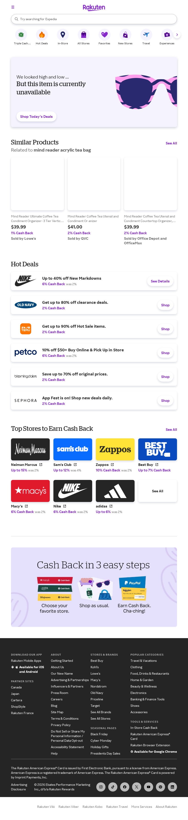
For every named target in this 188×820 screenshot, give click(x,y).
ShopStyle (18, 706)
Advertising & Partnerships (70, 680)
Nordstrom (98, 686)
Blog (54, 705)
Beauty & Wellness (143, 686)
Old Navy (97, 693)
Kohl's (95, 667)
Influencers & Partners (67, 686)
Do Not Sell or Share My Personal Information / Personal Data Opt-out (68, 735)
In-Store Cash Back (144, 728)
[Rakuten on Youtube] (148, 787)
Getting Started (62, 660)
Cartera (16, 700)
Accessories (138, 712)
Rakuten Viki (46, 807)
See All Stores (100, 718)
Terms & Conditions (64, 718)
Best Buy (97, 660)
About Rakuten (166, 807)
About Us (57, 667)
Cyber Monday (101, 740)
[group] (37, 199)
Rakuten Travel (117, 807)
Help (54, 753)
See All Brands (101, 712)
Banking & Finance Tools (147, 699)
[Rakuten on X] (136, 787)
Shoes (134, 705)
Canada (16, 687)
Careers (56, 699)
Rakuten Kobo (92, 807)
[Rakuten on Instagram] (100, 787)
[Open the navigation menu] (13, 7)
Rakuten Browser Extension (150, 745)
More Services (141, 807)
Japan (15, 694)
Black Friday (99, 734)
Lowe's (95, 673)
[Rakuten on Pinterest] (160, 787)
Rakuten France (22, 713)
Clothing (136, 667)
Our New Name (62, 673)
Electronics (138, 693)
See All (171, 143)
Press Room (59, 693)
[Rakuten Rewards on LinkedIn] (172, 787)
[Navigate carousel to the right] (177, 34)
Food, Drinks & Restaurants (149, 673)
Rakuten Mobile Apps (26, 660)
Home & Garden (141, 680)
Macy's (95, 680)
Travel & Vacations (143, 660)
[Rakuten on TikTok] (112, 787)
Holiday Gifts (99, 747)
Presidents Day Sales (105, 753)
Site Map (57, 712)
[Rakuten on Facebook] (124, 787)
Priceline (97, 699)
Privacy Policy (61, 725)
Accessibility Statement (67, 747)
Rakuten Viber (68, 807)
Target (95, 705)
